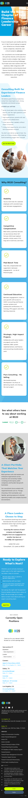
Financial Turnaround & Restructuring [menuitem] (10, 759)
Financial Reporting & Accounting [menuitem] (9, 747)
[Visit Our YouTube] (9, 707)
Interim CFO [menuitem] (4, 739)
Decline (14, 792)
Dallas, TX (4, 726)
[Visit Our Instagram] (6, 707)
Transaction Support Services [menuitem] (8, 757)
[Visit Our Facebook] (12, 707)
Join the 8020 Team (8, 143)
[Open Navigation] (27, 3)
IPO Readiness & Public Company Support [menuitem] (11, 749)
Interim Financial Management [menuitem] (8, 737)
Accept (14, 788)
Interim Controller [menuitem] (5, 742)
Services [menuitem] (4, 731)
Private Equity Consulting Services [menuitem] (9, 762)
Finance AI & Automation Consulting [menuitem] (10, 734)
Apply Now (6, 605)
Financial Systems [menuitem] (5, 752)
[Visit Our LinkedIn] (2, 707)
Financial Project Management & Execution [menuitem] (12, 754)
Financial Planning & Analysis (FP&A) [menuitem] (10, 744)
